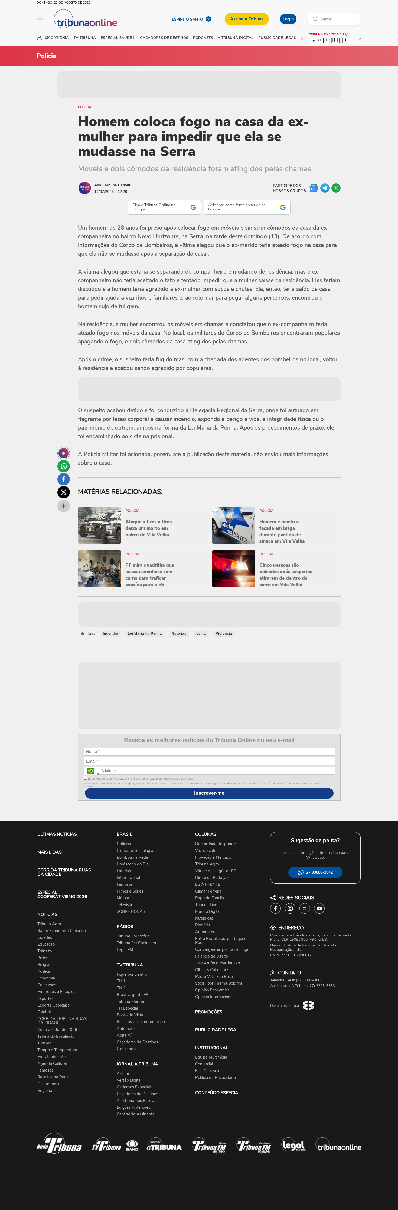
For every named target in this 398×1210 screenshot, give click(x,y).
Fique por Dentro (132, 974)
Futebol (44, 1012)
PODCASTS (203, 38)
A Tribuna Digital (235, 38)
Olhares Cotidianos (212, 970)
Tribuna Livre (206, 905)
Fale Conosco (207, 1071)
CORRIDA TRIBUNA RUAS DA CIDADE (64, 872)
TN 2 (121, 988)
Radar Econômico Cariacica (61, 931)
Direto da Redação (212, 878)
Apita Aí (124, 1035)
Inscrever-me (209, 793)
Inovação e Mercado (213, 857)
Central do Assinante (136, 1114)
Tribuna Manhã (130, 1002)
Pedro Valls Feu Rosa (214, 977)
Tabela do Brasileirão (55, 1036)
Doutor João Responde (215, 844)
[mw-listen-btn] (63, 453)
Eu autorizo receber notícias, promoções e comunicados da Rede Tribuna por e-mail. (140, 778)
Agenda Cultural (52, 1064)
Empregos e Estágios (56, 992)
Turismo (44, 1043)
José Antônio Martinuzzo (217, 963)
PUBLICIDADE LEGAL (217, 1030)
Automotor (126, 1029)
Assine (123, 1074)
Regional (45, 1091)
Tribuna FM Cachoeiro (136, 943)
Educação (46, 944)
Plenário (202, 925)
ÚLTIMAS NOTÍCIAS (57, 834)
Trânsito (44, 951)
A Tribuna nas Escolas (136, 1101)
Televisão (125, 905)
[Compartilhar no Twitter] (63, 492)
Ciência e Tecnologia (135, 851)
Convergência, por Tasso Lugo (222, 950)
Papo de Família (209, 898)
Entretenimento (51, 1057)
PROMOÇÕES (208, 1012)
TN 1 (121, 981)
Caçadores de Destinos (137, 1042)
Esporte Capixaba (53, 1005)
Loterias (124, 871)
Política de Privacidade (215, 1078)
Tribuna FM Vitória (133, 936)
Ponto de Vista (130, 1015)
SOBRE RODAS (131, 912)
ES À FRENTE (207, 885)
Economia (46, 978)
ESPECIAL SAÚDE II (118, 38)
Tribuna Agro (49, 924)
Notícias (179, 633)
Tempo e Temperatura (57, 1050)
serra (201, 633)
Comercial (204, 1064)
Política (43, 971)
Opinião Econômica (212, 990)
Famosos (45, 1070)
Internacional (128, 878)
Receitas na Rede (53, 1077)
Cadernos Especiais (134, 1087)
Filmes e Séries (130, 891)
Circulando (126, 1049)
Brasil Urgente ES (132, 995)
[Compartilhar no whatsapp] (63, 466)
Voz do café (205, 851)
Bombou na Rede (132, 857)
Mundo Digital (207, 912)
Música (123, 898)
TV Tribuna (85, 38)
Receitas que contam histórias (143, 1022)
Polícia (84, 107)
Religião (44, 965)
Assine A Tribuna (246, 19)
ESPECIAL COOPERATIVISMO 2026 (62, 894)
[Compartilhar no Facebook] (63, 479)
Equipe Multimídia (211, 1057)
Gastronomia (48, 1084)
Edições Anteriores (133, 1107)
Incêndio (110, 633)
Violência (224, 633)
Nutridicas (204, 918)
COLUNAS (205, 834)
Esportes (45, 999)
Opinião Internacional (214, 997)
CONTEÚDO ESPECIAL (218, 1093)
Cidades (44, 938)
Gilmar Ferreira (208, 891)
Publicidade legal (277, 38)
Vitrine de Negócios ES (215, 871)
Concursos (46, 985)
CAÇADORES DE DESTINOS (164, 38)
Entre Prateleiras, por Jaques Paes (220, 941)
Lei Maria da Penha (145, 633)
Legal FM (125, 950)
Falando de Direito (211, 956)
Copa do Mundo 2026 (57, 1030)
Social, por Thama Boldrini (218, 983)
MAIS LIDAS (49, 852)
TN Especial (127, 1008)
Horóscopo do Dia (133, 864)
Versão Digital (129, 1080)
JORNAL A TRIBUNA (137, 1064)
